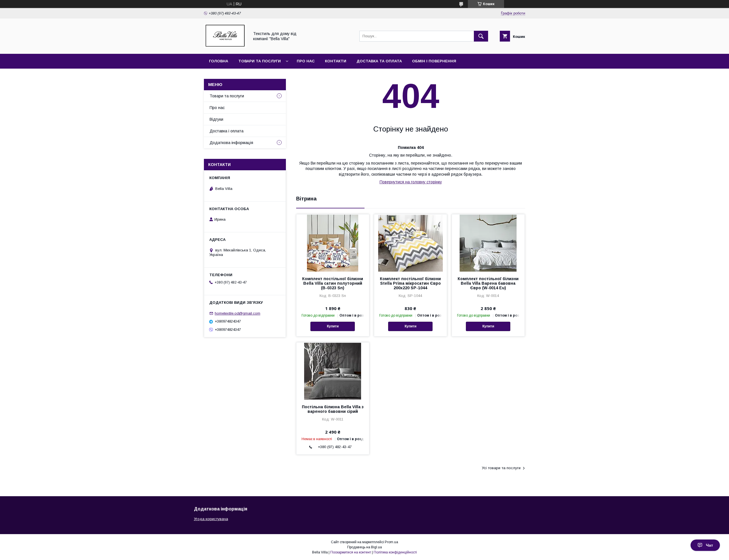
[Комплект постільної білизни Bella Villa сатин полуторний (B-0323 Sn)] (332, 242)
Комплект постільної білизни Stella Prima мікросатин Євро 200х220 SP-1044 (410, 283)
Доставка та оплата (379, 61)
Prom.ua (391, 542)
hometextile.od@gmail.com (237, 313)
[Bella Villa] (225, 46)
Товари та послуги (259, 61)
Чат (709, 545)
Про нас (306, 61)
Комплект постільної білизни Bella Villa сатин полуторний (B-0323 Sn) (332, 283)
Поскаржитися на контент (350, 552)
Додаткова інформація (231, 142)
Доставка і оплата (226, 131)
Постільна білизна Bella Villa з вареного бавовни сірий (333, 409)
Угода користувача (211, 519)
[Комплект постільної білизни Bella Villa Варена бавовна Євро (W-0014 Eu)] (488, 242)
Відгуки (216, 119)
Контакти (335, 61)
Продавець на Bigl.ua (364, 547)
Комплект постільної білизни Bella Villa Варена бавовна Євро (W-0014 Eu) (488, 283)
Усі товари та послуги (501, 468)
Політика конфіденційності (395, 552)
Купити (333, 326)
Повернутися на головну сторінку (411, 182)
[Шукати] (481, 36)
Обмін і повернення (434, 61)
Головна (218, 61)
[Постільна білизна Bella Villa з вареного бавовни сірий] (332, 370)
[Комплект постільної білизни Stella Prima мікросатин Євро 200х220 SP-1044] (410, 242)
